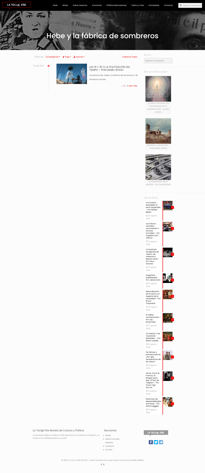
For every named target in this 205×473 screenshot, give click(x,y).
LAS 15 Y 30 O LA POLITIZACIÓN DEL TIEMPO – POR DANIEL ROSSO (109, 68)
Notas (108, 435)
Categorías (53, 56)
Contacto (109, 446)
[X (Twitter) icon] (104, 464)
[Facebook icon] (101, 464)
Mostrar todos (130, 56)
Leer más (133, 85)
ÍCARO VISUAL (137, 460)
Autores (79, 56)
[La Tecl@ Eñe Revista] (16, 5)
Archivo (108, 449)
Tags (67, 56)
